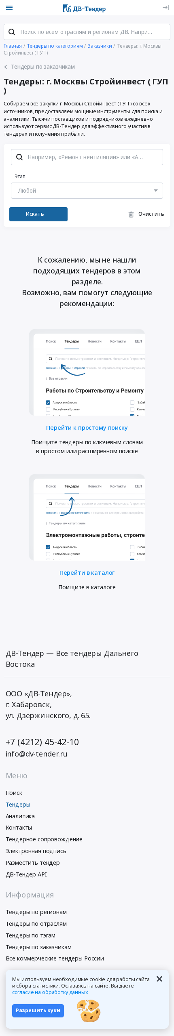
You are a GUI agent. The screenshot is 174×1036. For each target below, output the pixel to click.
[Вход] (165, 7)
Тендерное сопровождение (44, 839)
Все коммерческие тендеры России (55, 958)
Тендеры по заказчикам (39, 947)
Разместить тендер (33, 862)
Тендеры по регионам (36, 912)
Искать (35, 213)
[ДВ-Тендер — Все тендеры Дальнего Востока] (84, 7)
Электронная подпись (36, 851)
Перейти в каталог (87, 572)
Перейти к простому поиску (86, 427)
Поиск (14, 792)
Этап (20, 176)
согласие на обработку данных (50, 992)
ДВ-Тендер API (26, 874)
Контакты (19, 827)
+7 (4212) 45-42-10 (42, 742)
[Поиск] (12, 32)
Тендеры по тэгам (31, 935)
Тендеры (18, 804)
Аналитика (20, 816)
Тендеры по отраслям (36, 923)
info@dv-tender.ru (37, 754)
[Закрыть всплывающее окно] (159, 978)
